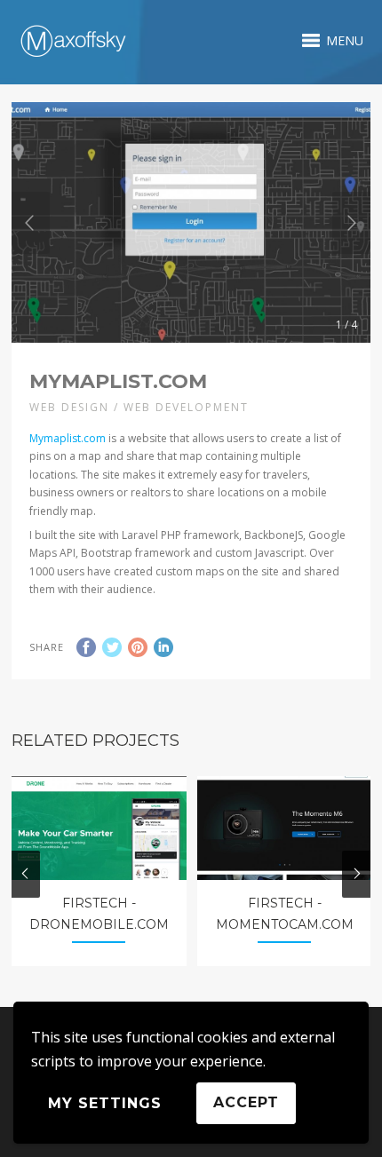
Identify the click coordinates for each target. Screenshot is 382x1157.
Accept (246, 1102)
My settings (105, 1103)
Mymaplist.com (67, 438)
